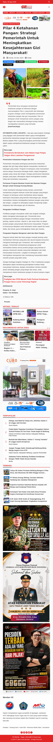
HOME (6, 13)
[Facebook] (22, 732)
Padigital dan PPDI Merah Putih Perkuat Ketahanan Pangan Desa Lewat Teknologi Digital (26, 280)
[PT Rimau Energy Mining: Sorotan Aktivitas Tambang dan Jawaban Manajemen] (6, 479)
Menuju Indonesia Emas (11, 24)
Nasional (39, 342)
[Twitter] (31, 732)
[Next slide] (49, 328)
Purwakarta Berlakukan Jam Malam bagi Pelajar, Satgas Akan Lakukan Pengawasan (25, 154)
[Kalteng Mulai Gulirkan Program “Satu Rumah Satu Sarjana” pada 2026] (7, 321)
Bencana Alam (25, 342)
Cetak (29, 58)
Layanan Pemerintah (39, 453)
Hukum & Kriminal (15, 434)
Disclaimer (46, 727)
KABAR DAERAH (39, 13)
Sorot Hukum (13, 425)
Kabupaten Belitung (37, 434)
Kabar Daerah (24, 344)
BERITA (12, 13)
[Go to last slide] (47, 328)
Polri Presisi (13, 435)
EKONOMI (20, 13)
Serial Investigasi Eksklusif (9, 344)
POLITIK (28, 13)
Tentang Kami (13, 727)
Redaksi (5, 727)
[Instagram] (24, 732)
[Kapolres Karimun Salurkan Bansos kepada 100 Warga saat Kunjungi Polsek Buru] (6, 486)
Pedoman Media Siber (34, 727)
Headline (7, 342)
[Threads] (26, 732)
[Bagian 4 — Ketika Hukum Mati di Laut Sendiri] (10, 336)
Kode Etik (22, 727)
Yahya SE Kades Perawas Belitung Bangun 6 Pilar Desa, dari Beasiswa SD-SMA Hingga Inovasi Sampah (29, 473)
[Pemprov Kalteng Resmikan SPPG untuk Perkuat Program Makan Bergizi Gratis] (31, 321)
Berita (11, 461)
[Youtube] (29, 732)
